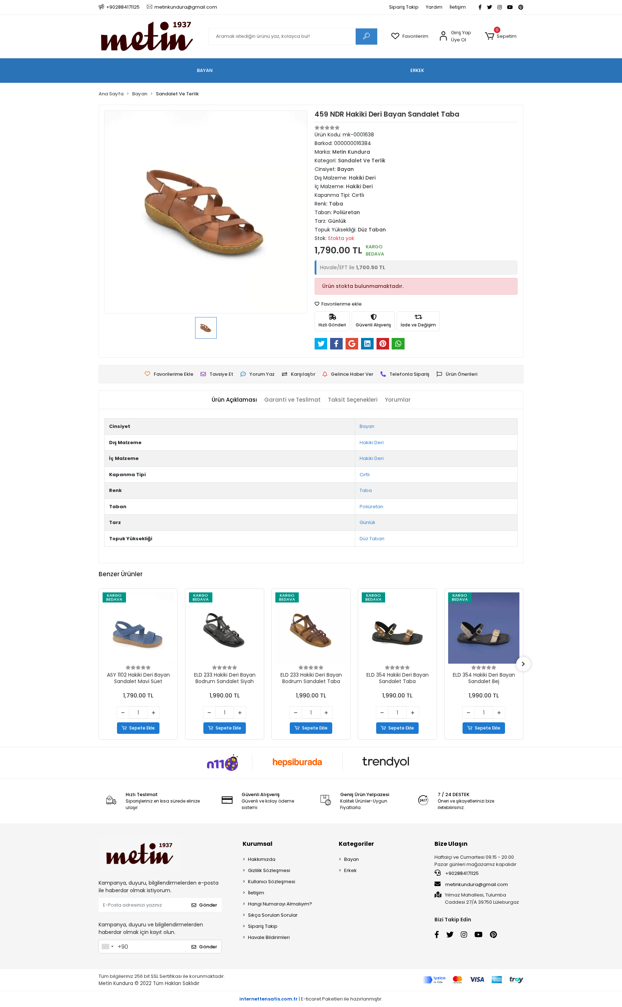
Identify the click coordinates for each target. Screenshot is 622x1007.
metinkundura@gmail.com (476, 884)
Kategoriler (356, 844)
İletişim (458, 7)
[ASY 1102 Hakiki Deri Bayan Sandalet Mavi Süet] (138, 628)
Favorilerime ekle (341, 304)
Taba (366, 490)
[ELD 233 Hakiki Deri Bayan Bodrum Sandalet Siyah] (224, 628)
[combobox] (107, 946)
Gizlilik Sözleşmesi (269, 870)
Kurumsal (257, 844)
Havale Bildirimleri (269, 937)
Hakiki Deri (372, 442)
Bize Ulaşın (451, 844)
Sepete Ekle (142, 728)
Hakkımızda (261, 859)
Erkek (350, 870)
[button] (500, 36)
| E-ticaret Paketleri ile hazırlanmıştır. (311, 998)
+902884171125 (461, 873)
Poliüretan (371, 506)
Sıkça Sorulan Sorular (273, 915)
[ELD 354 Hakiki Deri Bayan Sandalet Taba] (397, 628)
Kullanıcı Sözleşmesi (271, 881)
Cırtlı (365, 474)
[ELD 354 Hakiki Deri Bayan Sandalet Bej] (483, 628)
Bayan (367, 426)
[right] (523, 664)
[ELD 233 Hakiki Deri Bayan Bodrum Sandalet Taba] (311, 628)
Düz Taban (372, 538)
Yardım (434, 7)
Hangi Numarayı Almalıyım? (280, 903)
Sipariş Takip (404, 7)
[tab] (234, 400)
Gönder (208, 905)
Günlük (367, 522)
